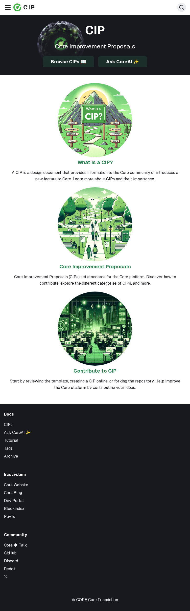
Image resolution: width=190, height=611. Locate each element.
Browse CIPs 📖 (68, 62)
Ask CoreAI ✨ (122, 62)
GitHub (10, 553)
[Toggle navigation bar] (7, 7)
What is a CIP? (95, 162)
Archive (11, 456)
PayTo (9, 516)
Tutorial (11, 440)
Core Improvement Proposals (95, 266)
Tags (8, 448)
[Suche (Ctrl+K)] (181, 7)
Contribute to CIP (95, 371)
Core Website (16, 484)
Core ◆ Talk (15, 545)
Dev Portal (14, 500)
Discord (11, 561)
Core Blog (13, 492)
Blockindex (14, 508)
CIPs (8, 424)
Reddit (10, 568)
